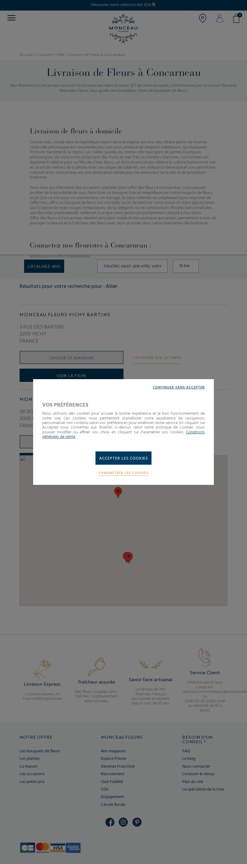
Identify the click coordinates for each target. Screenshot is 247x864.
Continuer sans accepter (179, 387)
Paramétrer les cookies (124, 473)
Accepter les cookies (123, 458)
